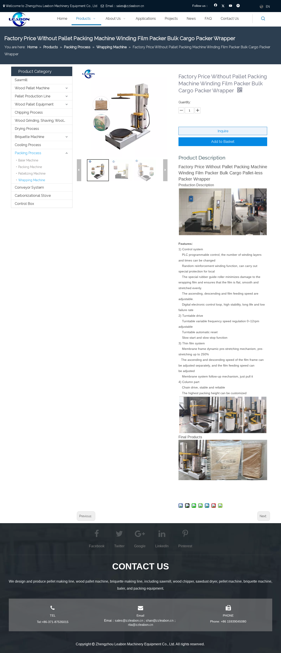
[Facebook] (215, 6)
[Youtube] (230, 6)
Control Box (24, 204)
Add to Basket (222, 142)
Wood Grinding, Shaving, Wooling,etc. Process (43, 120)
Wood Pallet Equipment (34, 104)
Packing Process (28, 153)
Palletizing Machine (31, 173)
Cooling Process (28, 145)
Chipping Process (29, 112)
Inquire (223, 131)
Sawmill (21, 80)
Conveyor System (29, 187)
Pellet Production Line (32, 96)
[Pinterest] (238, 6)
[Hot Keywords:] (263, 18)
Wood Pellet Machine (32, 88)
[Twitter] (223, 6)
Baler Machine (28, 160)
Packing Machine (30, 167)
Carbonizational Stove (33, 195)
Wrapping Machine (31, 180)
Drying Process (27, 129)
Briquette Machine (29, 137)
